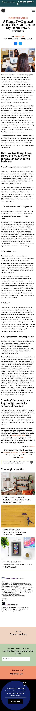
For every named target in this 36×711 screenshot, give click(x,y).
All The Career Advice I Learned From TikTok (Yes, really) (17, 566)
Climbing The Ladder (18, 18)
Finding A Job (20, 497)
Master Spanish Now (18, 435)
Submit (32, 659)
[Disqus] (18, 597)
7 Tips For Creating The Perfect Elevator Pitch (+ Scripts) (15, 533)
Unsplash (32, 446)
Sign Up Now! (15, 701)
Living (18, 529)
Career (5, 562)
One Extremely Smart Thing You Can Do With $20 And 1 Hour (17, 501)
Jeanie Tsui (19, 36)
